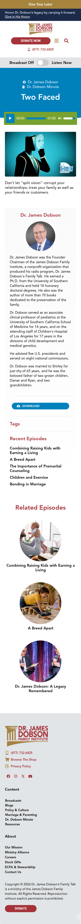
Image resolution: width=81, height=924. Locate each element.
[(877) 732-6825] (28, 49)
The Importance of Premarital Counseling (35, 468)
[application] (40, 118)
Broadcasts (13, 801)
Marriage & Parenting (21, 815)
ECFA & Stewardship (20, 867)
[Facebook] (8, 776)
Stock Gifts (13, 862)
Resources (12, 824)
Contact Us (13, 872)
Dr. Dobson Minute (43, 86)
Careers (10, 857)
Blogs (9, 805)
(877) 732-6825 (43, 49)
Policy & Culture (17, 810)
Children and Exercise (29, 477)
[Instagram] (15, 776)
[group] (40, 15)
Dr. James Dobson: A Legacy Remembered (40, 688)
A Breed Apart (22, 459)
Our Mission (13, 847)
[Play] (10, 118)
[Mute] (60, 118)
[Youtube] (30, 776)
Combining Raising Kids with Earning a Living (35, 450)
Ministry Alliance (17, 852)
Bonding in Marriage (28, 484)
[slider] (36, 118)
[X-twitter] (23, 776)
